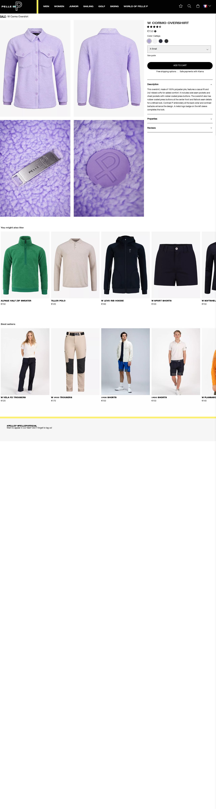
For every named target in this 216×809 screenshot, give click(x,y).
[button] (181, 6)
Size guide (151, 55)
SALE (3, 17)
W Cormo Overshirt (18, 17)
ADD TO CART (180, 66)
